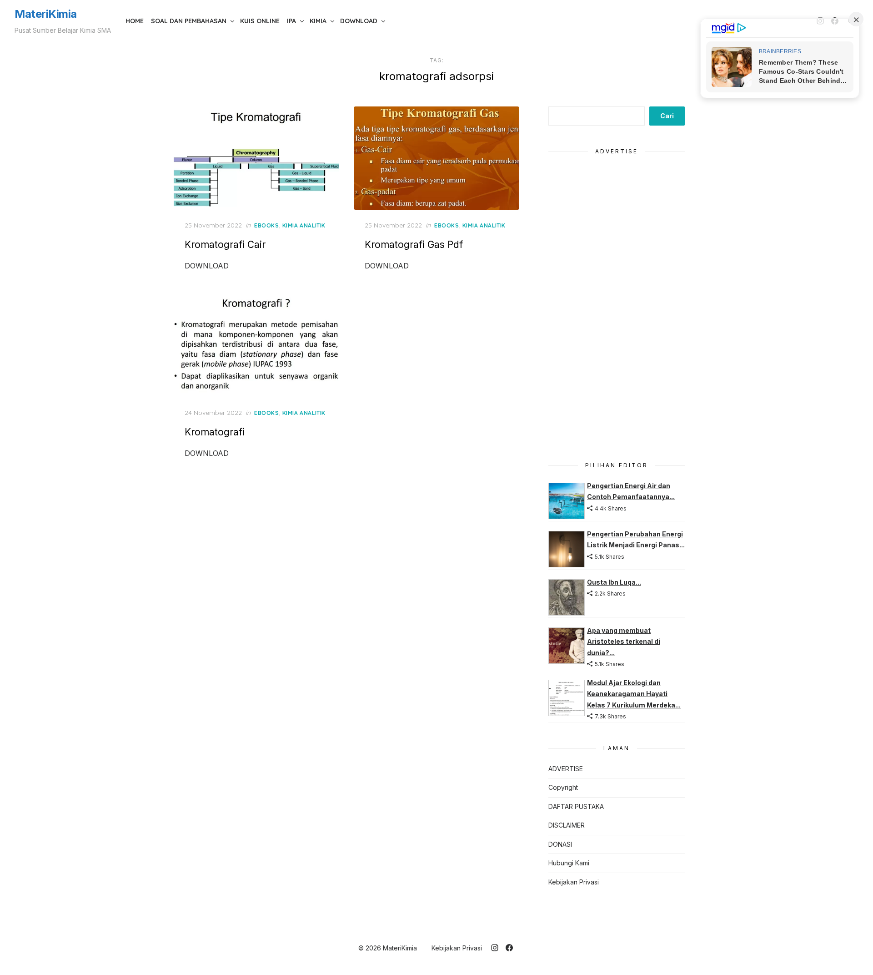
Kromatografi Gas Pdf (414, 244)
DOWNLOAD (358, 21)
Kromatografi (215, 432)
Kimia (318, 21)
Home (134, 21)
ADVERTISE (565, 769)
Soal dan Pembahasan (188, 21)
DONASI (560, 844)
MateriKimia (46, 13)
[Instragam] (494, 947)
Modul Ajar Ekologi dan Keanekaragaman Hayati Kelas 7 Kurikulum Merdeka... (634, 694)
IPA (291, 21)
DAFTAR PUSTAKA (576, 806)
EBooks (266, 225)
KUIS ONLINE (260, 21)
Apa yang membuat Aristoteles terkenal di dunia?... (623, 641)
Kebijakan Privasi (573, 882)
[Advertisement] (616, 303)
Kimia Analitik (304, 225)
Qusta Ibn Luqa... (614, 582)
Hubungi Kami (568, 863)
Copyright (563, 787)
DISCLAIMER (566, 825)
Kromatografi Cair (225, 244)
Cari (667, 116)
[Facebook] (509, 947)
